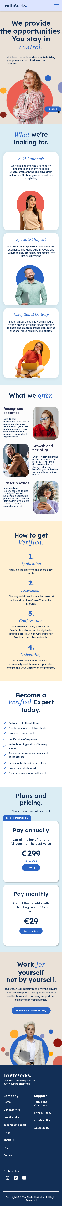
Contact (8, 1155)
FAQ (5, 1147)
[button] (56, 5)
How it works (11, 1117)
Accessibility (41, 1128)
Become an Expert (14, 1124)
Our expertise (11, 1109)
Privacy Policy (42, 1112)
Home (7, 1101)
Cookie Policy (42, 1120)
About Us (8, 1140)
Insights (8, 1132)
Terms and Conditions (41, 1103)
